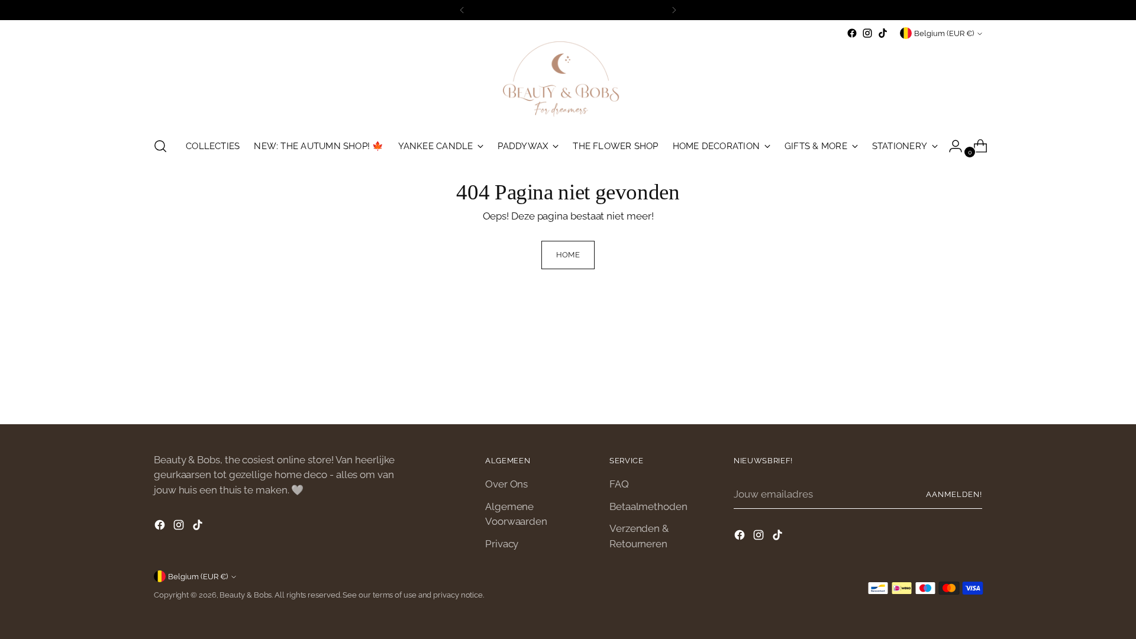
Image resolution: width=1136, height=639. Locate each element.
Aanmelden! (954, 494)
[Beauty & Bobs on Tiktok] (882, 33)
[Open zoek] (160, 146)
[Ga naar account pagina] (951, 146)
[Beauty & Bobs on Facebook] (852, 33)
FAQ (619, 484)
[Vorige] (462, 10)
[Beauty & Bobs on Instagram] (867, 33)
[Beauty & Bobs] (568, 83)
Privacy (501, 544)
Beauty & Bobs (246, 594)
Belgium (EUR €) (944, 33)
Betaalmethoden (648, 506)
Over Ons (506, 484)
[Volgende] (674, 10)
